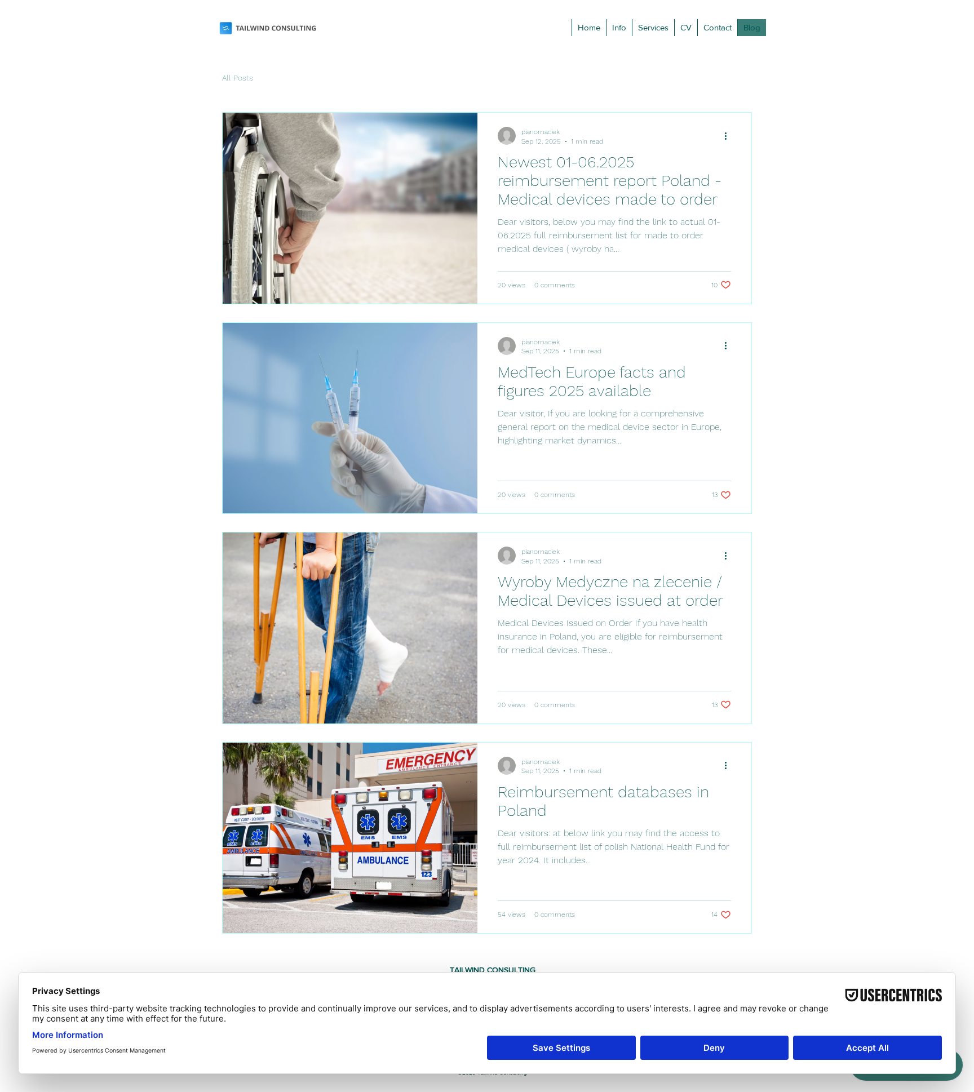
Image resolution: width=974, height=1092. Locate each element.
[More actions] (729, 136)
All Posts (237, 77)
